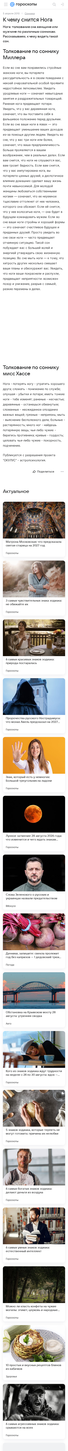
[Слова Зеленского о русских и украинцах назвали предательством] (34, 882)
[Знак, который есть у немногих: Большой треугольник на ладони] (34, 764)
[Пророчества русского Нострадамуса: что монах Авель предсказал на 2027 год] (34, 705)
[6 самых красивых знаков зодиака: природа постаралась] (34, 646)
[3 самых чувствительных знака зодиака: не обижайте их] (34, 588)
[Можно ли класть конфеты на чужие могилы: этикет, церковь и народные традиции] (34, 1293)
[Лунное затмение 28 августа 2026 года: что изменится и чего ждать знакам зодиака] (34, 823)
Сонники (30, 13)
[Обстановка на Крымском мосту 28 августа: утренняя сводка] (34, 999)
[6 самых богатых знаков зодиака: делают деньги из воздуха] (34, 1176)
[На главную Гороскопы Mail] (26, 4)
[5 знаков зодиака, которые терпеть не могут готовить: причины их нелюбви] (34, 1117)
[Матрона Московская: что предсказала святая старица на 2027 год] (34, 529)
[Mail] (12, 4)
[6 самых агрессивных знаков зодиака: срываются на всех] (34, 1411)
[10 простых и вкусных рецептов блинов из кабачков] (34, 1352)
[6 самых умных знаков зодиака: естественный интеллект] (34, 1235)
